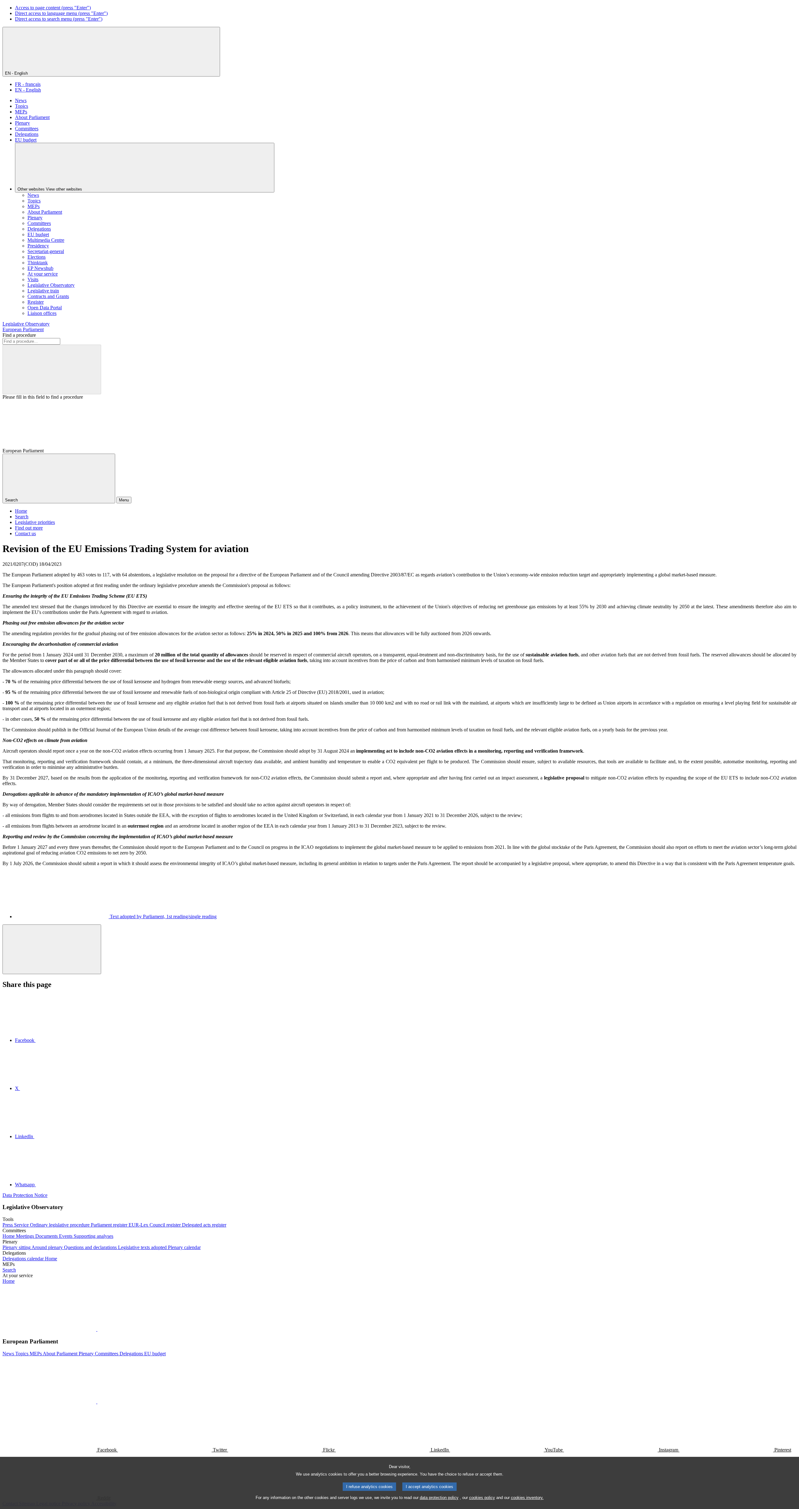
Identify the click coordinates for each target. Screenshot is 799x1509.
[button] (96, 1329)
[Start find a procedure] (51, 369)
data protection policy (439, 1497)
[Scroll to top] (51, 949)
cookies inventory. (527, 1497)
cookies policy (482, 1497)
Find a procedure (19, 335)
